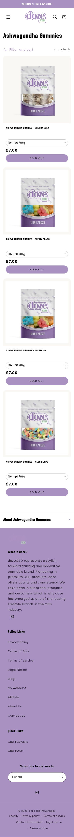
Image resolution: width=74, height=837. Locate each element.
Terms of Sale (18, 651)
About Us (15, 706)
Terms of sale (39, 828)
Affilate (13, 697)
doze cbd (35, 810)
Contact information (29, 822)
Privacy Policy (18, 642)
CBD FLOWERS (18, 742)
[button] (8, 17)
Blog (11, 679)
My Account (17, 688)
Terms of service (21, 661)
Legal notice (54, 822)
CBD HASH (15, 751)
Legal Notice (17, 670)
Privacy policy (31, 816)
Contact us (16, 716)
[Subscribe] (61, 777)
